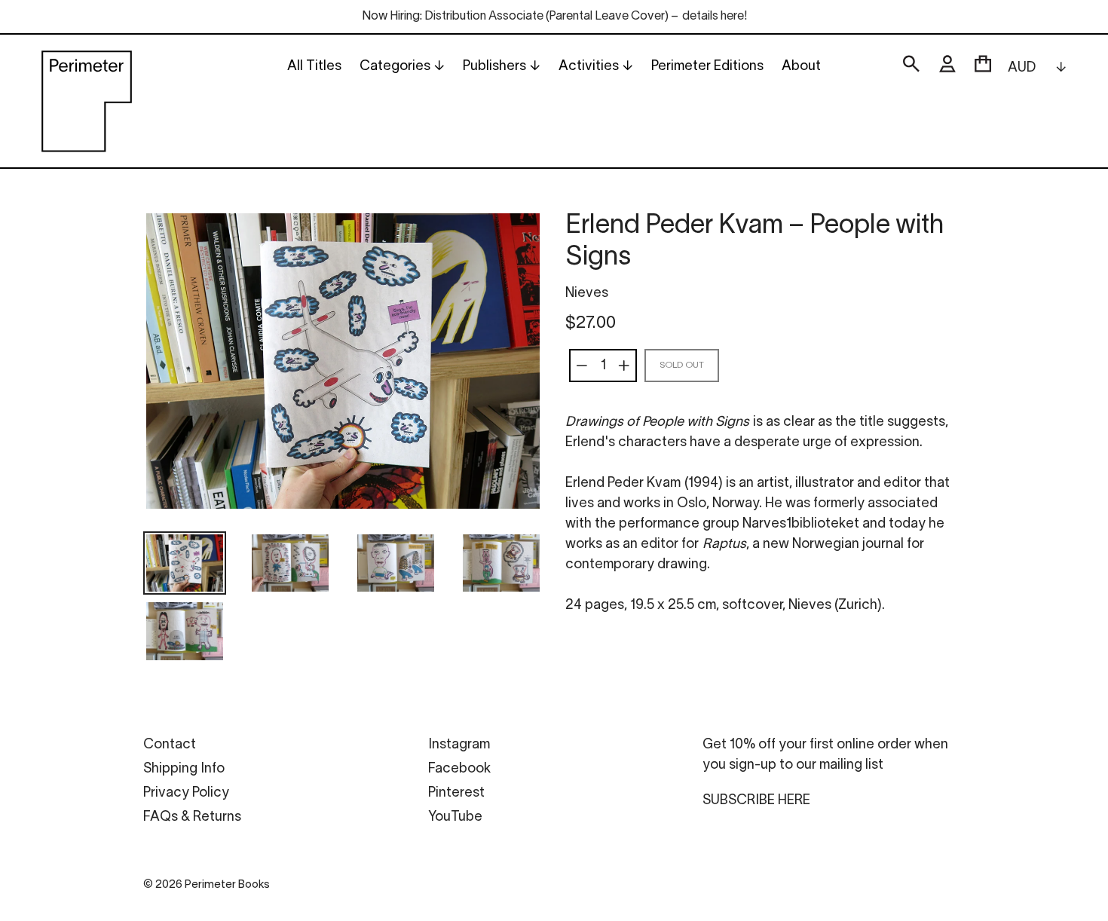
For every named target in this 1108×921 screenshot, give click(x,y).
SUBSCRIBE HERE (756, 800)
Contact (169, 745)
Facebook (459, 769)
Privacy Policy (186, 793)
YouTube (455, 817)
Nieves (586, 293)
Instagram (459, 745)
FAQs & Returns (192, 817)
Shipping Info (184, 769)
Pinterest (456, 793)
